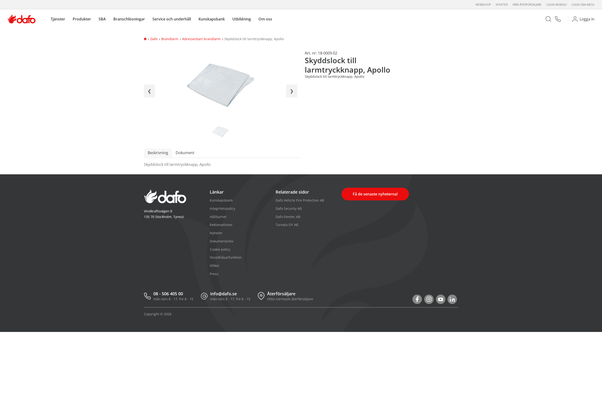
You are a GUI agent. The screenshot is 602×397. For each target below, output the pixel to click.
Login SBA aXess (582, 5)
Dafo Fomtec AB (288, 216)
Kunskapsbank (221, 200)
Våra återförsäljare (527, 5)
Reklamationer (221, 224)
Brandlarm (169, 39)
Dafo (154, 39)
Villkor (214, 265)
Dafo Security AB (289, 208)
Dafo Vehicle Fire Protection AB (300, 200)
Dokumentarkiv (222, 241)
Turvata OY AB (287, 224)
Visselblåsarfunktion (226, 257)
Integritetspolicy (222, 208)
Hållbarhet (218, 216)
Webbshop (483, 5)
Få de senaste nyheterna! (375, 194)
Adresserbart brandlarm (201, 39)
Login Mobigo (556, 5)
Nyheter (502, 5)
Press (214, 274)
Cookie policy (220, 249)
